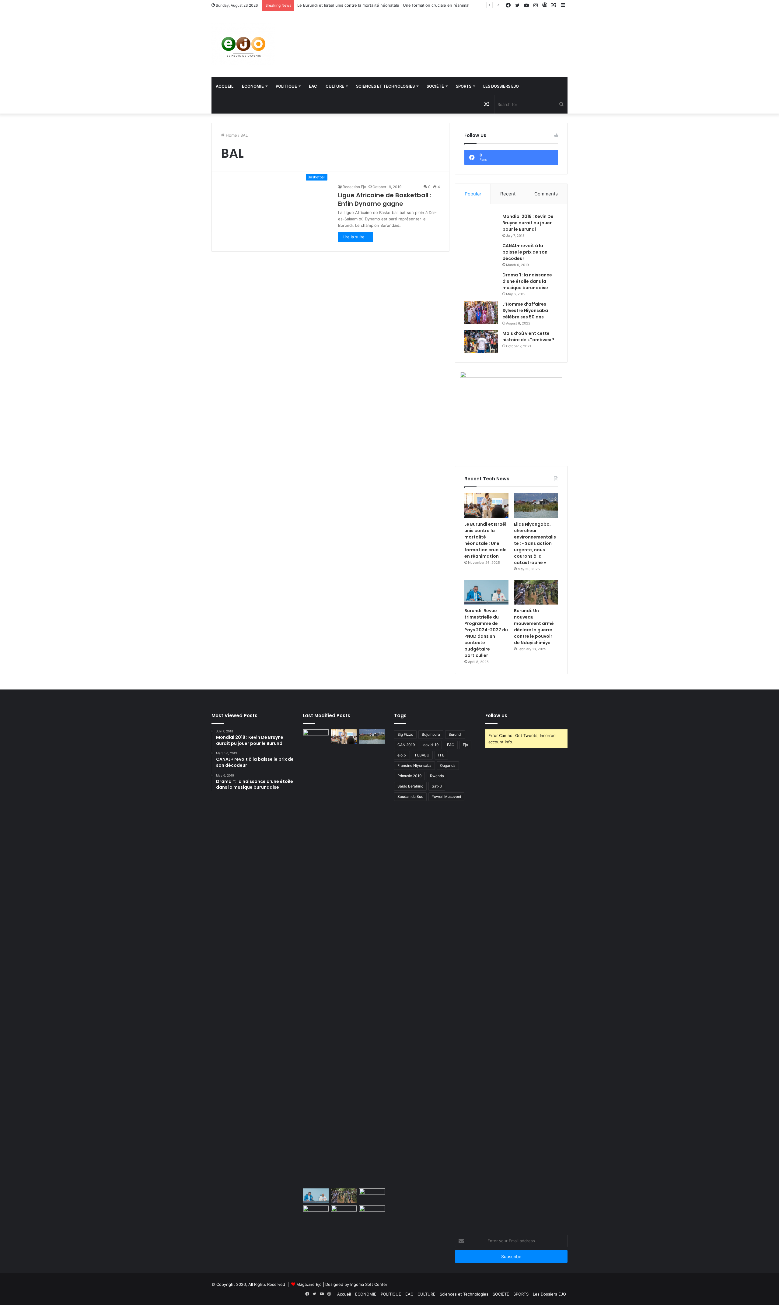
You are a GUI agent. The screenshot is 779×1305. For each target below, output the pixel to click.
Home (231, 135)
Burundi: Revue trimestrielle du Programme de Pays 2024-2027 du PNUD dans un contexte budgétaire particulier (486, 633)
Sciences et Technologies (385, 86)
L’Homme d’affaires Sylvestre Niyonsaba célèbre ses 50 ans (525, 310)
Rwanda (437, 776)
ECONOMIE (253, 86)
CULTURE (335, 86)
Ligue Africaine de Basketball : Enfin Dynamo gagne (384, 199)
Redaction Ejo (354, 186)
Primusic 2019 (409, 776)
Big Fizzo (405, 734)
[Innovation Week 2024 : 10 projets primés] (316, 1212)
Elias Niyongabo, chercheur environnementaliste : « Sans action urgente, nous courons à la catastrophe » (535, 543)
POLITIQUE (286, 86)
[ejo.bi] (243, 44)
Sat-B (437, 786)
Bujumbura (431, 734)
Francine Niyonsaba (414, 765)
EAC (313, 86)
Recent (507, 194)
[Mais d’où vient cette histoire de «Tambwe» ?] (481, 341)
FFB (441, 755)
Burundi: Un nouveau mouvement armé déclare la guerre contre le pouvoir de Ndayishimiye (534, 627)
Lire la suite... (355, 236)
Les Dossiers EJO (501, 86)
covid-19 (430, 744)
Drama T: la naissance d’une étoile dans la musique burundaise (527, 281)
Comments (546, 194)
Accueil (224, 86)
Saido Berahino (410, 786)
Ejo (465, 744)
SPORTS (463, 86)
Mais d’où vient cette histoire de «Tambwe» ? (528, 336)
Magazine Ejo (309, 1284)
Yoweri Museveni (446, 796)
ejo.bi (402, 755)
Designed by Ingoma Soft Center (356, 1284)
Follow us (496, 715)
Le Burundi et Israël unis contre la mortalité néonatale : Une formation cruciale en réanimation (386, 5)
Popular (473, 194)
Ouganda (448, 765)
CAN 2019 (406, 744)
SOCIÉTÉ (435, 86)
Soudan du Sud (410, 796)
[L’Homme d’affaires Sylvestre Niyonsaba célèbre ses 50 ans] (481, 312)
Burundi (455, 734)
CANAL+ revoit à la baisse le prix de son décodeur (524, 252)
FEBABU (422, 755)
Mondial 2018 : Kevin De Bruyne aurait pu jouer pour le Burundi (528, 222)
